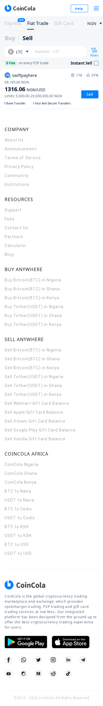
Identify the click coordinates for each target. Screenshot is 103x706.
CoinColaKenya (21, 482)
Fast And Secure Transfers (53, 103)
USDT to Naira (19, 500)
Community (17, 175)
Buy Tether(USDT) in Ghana (33, 315)
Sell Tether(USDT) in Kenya (33, 394)
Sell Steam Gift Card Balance (35, 421)
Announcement (21, 149)
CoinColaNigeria (22, 464)
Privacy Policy (19, 166)
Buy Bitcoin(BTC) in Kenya (32, 297)
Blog (9, 254)
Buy (10, 38)
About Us (14, 140)
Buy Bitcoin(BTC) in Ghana (32, 289)
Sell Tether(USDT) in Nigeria (34, 376)
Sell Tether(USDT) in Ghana (33, 385)
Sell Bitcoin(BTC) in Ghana (32, 359)
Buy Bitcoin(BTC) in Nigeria (33, 280)
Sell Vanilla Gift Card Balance (35, 439)
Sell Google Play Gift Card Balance (40, 430)
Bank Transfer (15, 103)
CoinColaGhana (21, 473)
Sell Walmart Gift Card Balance (37, 403)
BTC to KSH (17, 526)
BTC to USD (17, 544)
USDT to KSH (18, 535)
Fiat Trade (37, 23)
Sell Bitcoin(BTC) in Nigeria (33, 350)
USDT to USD (18, 553)
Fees (10, 219)
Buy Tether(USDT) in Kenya (33, 324)
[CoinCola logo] (19, 8)
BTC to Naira (18, 491)
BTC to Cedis (18, 509)
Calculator (15, 245)
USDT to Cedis (20, 518)
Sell (28, 38)
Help (79, 8)
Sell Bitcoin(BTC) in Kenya (32, 367)
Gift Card (64, 23)
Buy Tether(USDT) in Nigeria (34, 306)
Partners (14, 236)
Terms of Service (23, 157)
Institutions (17, 184)
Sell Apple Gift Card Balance (34, 412)
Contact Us (16, 227)
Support (13, 210)
